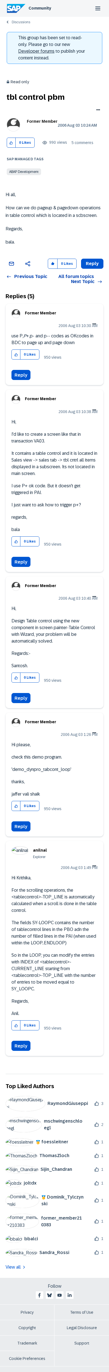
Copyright (27, 1327)
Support (81, 1343)
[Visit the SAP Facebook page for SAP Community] (39, 1295)
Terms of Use (81, 1312)
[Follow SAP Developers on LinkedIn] (69, 1295)
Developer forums (36, 51)
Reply (21, 375)
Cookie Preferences (27, 1358)
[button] (11, 143)
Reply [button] (92, 263)
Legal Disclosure (82, 1327)
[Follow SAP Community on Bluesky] (49, 1295)
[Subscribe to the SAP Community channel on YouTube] (59, 1295)
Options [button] (97, 110)
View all (13, 1267)
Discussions (21, 22)
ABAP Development (24, 172)
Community (40, 8)
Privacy (27, 1312)
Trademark (27, 1343)
